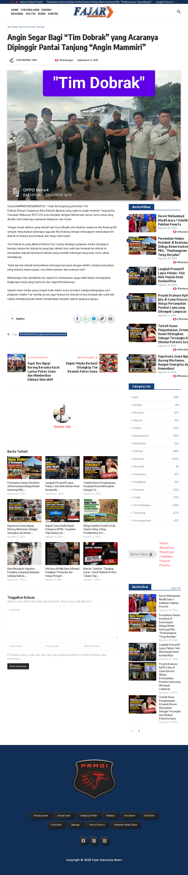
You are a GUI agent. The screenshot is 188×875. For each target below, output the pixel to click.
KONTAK (53, 13)
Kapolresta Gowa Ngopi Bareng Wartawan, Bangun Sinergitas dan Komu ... (22, 529)
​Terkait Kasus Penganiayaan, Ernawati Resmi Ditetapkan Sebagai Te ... (99, 486)
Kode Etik (149, 815)
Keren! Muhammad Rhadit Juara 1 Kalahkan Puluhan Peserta (169, 601)
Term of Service (97, 824)
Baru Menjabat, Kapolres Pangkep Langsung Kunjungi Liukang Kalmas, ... (23, 572)
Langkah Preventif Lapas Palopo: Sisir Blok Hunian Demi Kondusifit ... (62, 486)
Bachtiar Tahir (29, 59)
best (9, 27)
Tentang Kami (41, 815)
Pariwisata (31, 27)
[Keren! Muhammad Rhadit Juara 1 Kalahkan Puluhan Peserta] (142, 603)
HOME (14, 9)
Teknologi (41, 27)
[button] (176, 554)
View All (176, 588)
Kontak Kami (63, 815)
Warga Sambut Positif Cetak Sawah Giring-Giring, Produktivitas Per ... (99, 529)
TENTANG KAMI (30, 9)
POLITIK (31, 13)
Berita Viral (140, 587)
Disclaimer (129, 815)
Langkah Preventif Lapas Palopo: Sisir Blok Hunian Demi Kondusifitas (171, 275)
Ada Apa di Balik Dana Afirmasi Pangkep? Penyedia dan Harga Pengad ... (62, 572)
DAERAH (46, 9)
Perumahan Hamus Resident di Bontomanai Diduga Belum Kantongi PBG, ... (23, 486)
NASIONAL (17, 13)
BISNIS (42, 13)
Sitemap (75, 824)
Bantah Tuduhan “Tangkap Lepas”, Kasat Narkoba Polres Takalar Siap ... (100, 572)
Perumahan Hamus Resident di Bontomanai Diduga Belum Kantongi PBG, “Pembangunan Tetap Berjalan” (169, 625)
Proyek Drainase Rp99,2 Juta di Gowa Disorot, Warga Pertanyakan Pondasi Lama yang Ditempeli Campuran (170, 676)
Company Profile (88, 815)
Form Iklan (56, 824)
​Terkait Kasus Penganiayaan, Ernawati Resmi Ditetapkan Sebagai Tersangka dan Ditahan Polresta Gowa (170, 707)
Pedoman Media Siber (125, 824)
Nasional (22, 27)
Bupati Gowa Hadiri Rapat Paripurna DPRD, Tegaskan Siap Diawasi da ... (60, 529)
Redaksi (110, 815)
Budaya (15, 27)
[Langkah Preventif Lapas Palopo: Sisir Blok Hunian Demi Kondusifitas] (142, 652)
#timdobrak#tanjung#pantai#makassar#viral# (43, 334)
